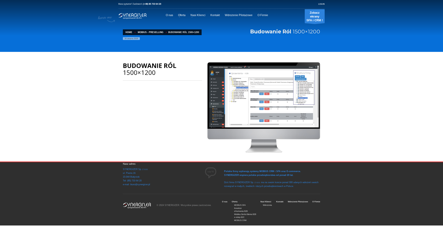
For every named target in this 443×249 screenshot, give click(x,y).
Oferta (234, 202)
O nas (224, 202)
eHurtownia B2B (241, 211)
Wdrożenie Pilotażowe (298, 202)
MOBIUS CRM (240, 220)
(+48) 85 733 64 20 (152, 3)
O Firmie (316, 202)
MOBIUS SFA (240, 205)
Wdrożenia (267, 205)
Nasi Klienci (265, 202)
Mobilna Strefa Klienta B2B (245, 214)
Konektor (238, 208)
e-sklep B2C (239, 217)
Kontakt (279, 202)
